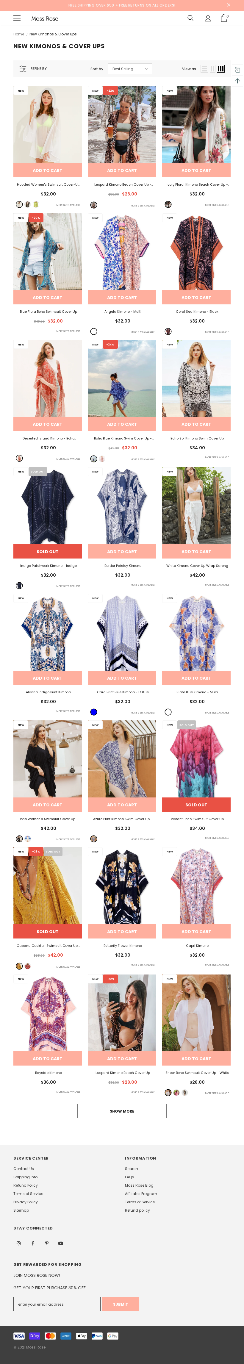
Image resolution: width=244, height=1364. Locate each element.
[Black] (28, 204)
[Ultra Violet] (102, 459)
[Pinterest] (46, 1243)
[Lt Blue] (94, 712)
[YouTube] (60, 1243)
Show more (122, 1111)
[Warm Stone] (28, 966)
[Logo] (44, 18)
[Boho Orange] (19, 458)
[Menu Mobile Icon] (17, 18)
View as (189, 68)
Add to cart (47, 170)
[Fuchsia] (176, 1093)
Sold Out (48, 552)
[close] (229, 5)
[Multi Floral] (168, 204)
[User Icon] (208, 18)
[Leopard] (94, 205)
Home (18, 34)
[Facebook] (32, 1243)
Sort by (96, 68)
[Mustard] (19, 966)
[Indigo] (19, 586)
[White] (19, 204)
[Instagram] (18, 1243)
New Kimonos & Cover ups (53, 34)
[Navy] (94, 459)
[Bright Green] (36, 204)
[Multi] (94, 331)
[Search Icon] (190, 18)
